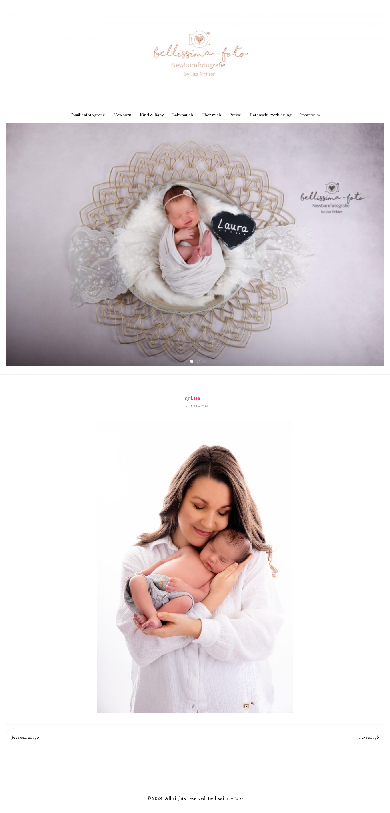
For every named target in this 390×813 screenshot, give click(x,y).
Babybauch (182, 115)
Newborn (122, 115)
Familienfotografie (88, 115)
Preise (235, 115)
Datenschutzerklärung (271, 115)
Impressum (310, 115)
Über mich (211, 115)
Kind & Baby (152, 115)
